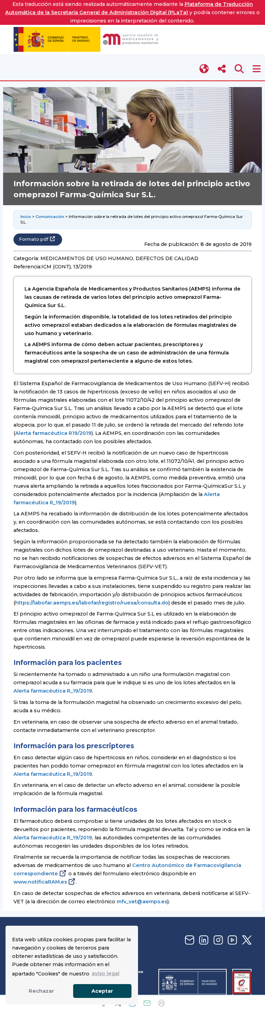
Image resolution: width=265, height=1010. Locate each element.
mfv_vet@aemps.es (142, 901)
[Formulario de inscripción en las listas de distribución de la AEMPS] (188, 940)
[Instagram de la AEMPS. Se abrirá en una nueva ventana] (217, 940)
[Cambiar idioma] (204, 69)
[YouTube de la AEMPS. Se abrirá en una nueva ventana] (231, 940)
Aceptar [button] (102, 991)
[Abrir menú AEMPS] (256, 69)
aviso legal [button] (105, 973)
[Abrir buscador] (239, 69)
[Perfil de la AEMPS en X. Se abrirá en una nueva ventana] (246, 940)
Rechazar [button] (41, 991)
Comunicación (50, 216)
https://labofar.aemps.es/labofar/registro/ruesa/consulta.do (91, 603)
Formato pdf (33, 239)
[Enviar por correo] (147, 1003)
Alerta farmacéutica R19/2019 (53, 433)
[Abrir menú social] (221, 69)
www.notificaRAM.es (40, 882)
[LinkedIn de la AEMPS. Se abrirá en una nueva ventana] (202, 940)
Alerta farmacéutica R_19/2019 (52, 691)
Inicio (25, 216)
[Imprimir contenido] (161, 1003)
